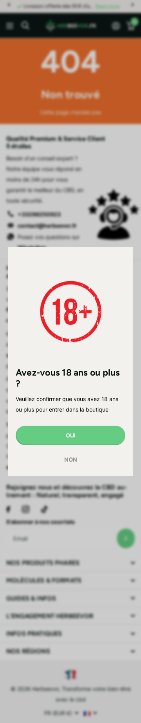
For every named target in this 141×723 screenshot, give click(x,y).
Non (70, 459)
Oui (71, 435)
